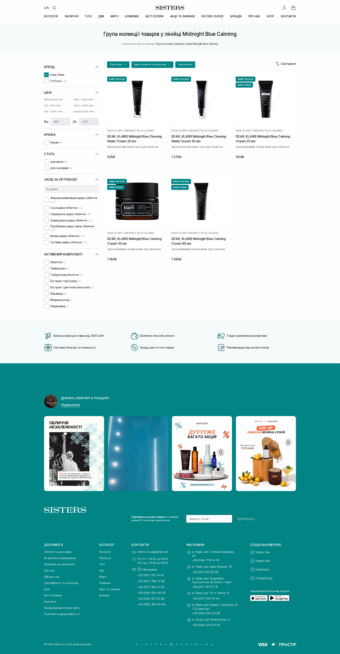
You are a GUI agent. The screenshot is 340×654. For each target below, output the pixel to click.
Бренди (104, 595)
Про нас (49, 570)
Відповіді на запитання (59, 564)
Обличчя (105, 558)
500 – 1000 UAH (53, 111)
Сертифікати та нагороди (61, 583)
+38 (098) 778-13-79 (205, 560)
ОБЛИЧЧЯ (71, 16)
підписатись (246, 519)
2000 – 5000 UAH (83, 105)
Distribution (263, 569)
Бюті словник (53, 595)
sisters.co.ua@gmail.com (152, 551)
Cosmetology (264, 578)
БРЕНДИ (236, 16)
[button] (118, 64)
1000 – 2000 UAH (83, 99)
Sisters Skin (263, 560)
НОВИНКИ (132, 16)
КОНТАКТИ (288, 16)
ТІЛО (88, 16)
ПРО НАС (254, 16)
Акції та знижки (109, 589)
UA (46, 8)
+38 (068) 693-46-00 (151, 592)
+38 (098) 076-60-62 (206, 625)
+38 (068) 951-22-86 (150, 598)
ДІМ (101, 16)
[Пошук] (54, 7)
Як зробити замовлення (60, 558)
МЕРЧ (114, 16)
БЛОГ (270, 16)
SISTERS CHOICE (212, 16)
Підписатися (70, 405)
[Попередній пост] (51, 453)
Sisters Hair (263, 552)
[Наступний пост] (289, 453)
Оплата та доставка (57, 551)
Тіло (102, 564)
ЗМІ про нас (52, 576)
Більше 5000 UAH (84, 111)
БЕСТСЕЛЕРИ (154, 16)
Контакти (50, 601)
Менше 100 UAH (53, 99)
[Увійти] (284, 7)
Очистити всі (185, 64)
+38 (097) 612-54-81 (150, 575)
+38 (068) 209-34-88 (206, 613)
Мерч (102, 576)
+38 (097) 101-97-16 (205, 586)
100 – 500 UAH (52, 105)
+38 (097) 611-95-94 (205, 572)
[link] (293, 7)
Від (46, 121)
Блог (47, 589)
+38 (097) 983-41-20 (150, 587)
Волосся (105, 551)
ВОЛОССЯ (51, 16)
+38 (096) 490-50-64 (151, 604)
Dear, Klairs (114, 130)
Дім (101, 570)
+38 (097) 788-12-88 (151, 581)
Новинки (104, 583)
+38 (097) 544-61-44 (205, 598)
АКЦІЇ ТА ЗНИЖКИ (182, 16)
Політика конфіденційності (62, 614)
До (75, 121)
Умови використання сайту (62, 608)
